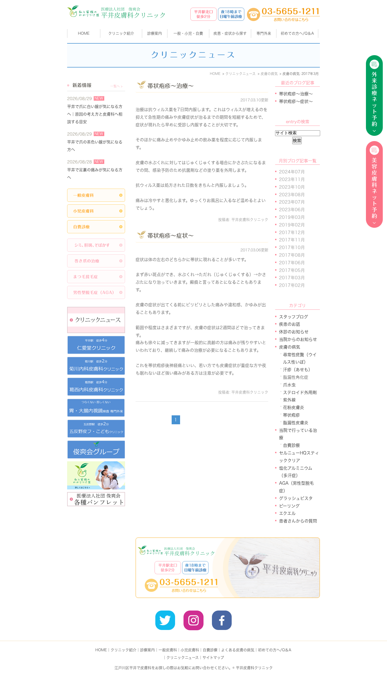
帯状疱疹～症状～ (170, 236)
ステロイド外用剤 (300, 392)
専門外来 (263, 33)
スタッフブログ (293, 317)
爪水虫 (289, 385)
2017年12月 (292, 232)
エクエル (287, 513)
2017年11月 (292, 240)
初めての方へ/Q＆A (274, 650)
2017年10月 (292, 247)
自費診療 (291, 445)
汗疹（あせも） (297, 370)
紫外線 (289, 400)
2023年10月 (292, 187)
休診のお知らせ (294, 332)
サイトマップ (213, 657)
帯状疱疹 (291, 415)
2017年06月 (292, 263)
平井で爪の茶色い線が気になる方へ (94, 146)
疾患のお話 (289, 324)
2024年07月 (292, 172)
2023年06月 (292, 210)
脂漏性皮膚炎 (295, 423)
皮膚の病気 (289, 347)
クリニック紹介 (123, 650)
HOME (84, 33)
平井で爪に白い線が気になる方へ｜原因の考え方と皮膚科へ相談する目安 (94, 114)
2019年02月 (292, 225)
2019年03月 (292, 217)
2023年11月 (292, 179)
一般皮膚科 (167, 650)
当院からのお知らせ (298, 339)
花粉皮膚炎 (293, 407)
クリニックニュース (182, 657)
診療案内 (154, 33)
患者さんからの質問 (298, 521)
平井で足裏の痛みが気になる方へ (94, 173)
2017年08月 (292, 255)
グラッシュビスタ (296, 498)
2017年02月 (292, 285)
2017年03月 (292, 278)
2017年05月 (292, 270)
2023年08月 (292, 195)
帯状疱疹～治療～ (170, 86)
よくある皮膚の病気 (237, 650)
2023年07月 (292, 202)
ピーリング (289, 506)
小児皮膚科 (190, 650)
